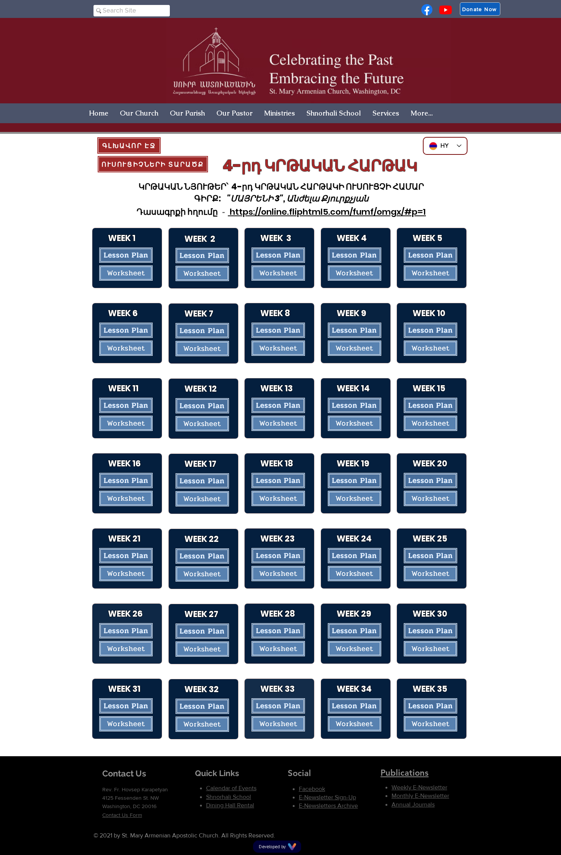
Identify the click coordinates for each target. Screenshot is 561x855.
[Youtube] (445, 9)
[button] (139, 113)
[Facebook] (426, 9)
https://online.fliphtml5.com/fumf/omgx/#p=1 (327, 212)
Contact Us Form (122, 815)
